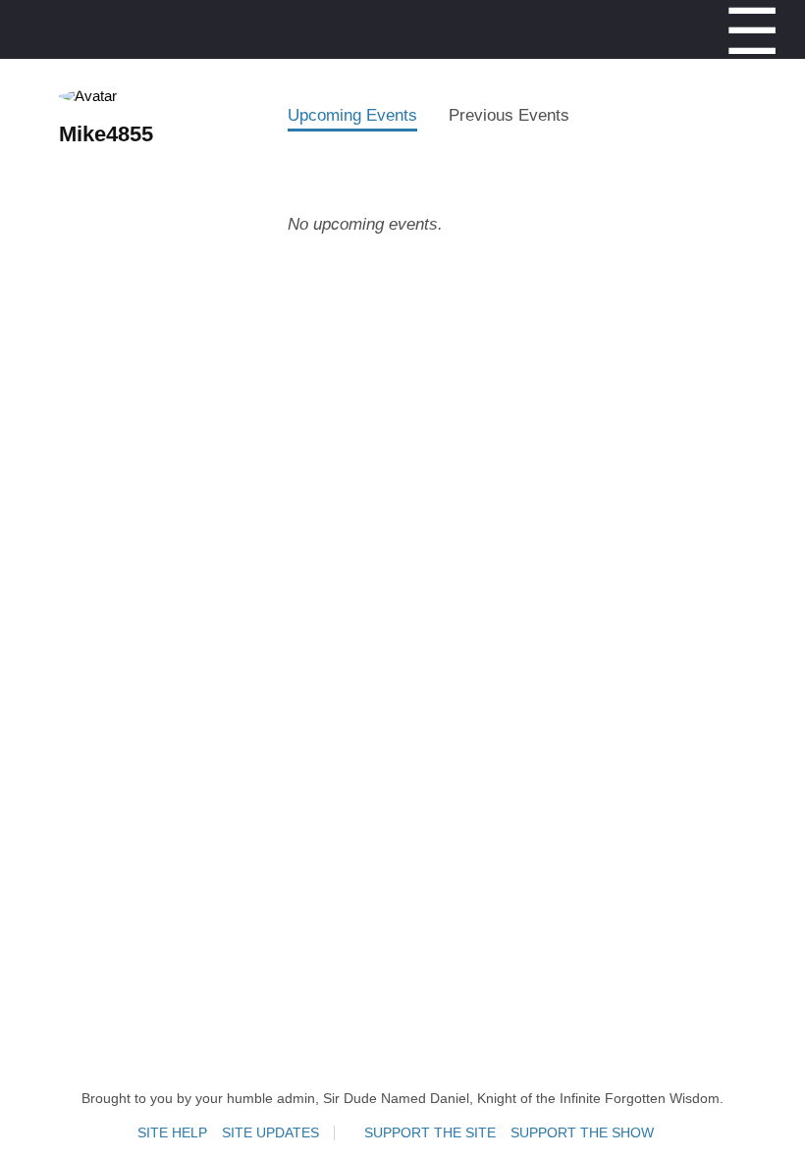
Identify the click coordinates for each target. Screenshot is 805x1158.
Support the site (430, 1133)
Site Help (172, 1133)
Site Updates (270, 1133)
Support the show (582, 1133)
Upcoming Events (352, 115)
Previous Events (509, 115)
